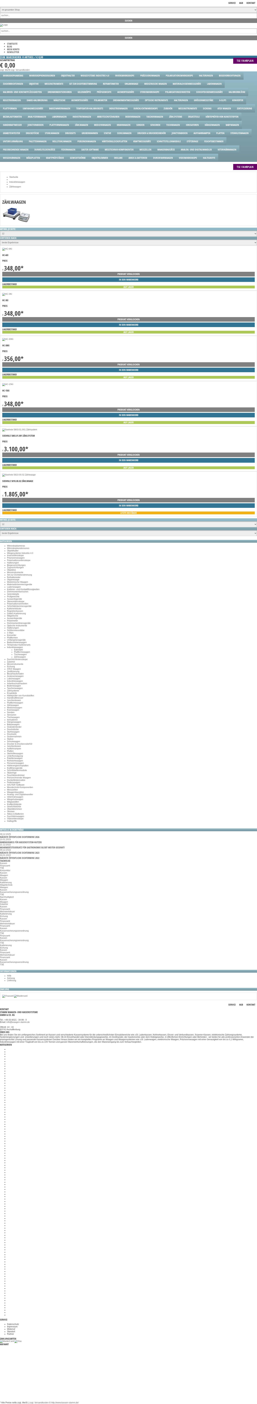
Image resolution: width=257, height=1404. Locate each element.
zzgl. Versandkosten (20, 70)
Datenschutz (13, 1324)
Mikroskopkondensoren (18, 548)
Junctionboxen (14, 700)
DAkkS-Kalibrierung (16, 613)
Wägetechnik (6, 885)
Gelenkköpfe (13, 594)
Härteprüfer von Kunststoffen (20, 695)
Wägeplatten (13, 802)
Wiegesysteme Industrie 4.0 (20, 553)
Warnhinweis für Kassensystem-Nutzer (21, 842)
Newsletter (13, 52)
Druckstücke (13, 729)
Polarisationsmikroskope (18, 560)
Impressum (12, 1326)
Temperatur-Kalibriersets (18, 645)
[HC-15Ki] (7, 384)
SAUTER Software (15, 785)
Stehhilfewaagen (15, 753)
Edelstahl (18, 650)
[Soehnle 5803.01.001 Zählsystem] (19, 429)
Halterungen (13, 563)
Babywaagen (13, 724)
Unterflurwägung (15, 756)
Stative (10, 739)
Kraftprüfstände (14, 804)
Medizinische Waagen (17, 582)
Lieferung (11, 980)
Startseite (12, 43)
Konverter (11, 635)
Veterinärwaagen (15, 797)
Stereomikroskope (15, 601)
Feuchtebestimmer (16, 775)
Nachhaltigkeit (7, 897)
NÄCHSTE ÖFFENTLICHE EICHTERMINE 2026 (19, 837)
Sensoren (11, 715)
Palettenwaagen (15, 758)
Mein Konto (13, 49)
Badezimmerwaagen (17, 642)
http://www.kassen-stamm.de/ (65, 1402)
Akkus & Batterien (15, 814)
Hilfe (9, 976)
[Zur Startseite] (4, 25)
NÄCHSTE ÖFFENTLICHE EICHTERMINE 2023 (19, 852)
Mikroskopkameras (16, 546)
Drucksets (11, 734)
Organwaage (13, 579)
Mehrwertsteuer (7, 911)
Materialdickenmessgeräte (19, 584)
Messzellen (12, 790)
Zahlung (11, 978)
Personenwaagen (15, 763)
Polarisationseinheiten (17, 604)
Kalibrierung (6, 882)
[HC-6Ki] (7, 249)
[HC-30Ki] (7, 339)
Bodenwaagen (14, 686)
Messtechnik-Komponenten (20, 787)
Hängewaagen (14, 722)
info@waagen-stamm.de (18, 1022)
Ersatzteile (12, 693)
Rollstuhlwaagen (15, 760)
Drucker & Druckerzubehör (19, 744)
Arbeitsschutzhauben (17, 683)
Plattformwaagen (22, 652)
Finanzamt (5, 865)
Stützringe (12, 773)
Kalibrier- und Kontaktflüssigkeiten (23, 589)
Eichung (11, 666)
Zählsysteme (13, 690)
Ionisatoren (12, 720)
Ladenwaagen (14, 587)
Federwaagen (13, 782)
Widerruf (11, 1329)
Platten (10, 751)
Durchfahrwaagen (15, 816)
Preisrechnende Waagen (19, 777)
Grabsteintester (14, 727)
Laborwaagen (13, 678)
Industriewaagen (15, 647)
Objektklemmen (14, 809)
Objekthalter (13, 550)
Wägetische (12, 616)
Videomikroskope (15, 818)
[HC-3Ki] (7, 294)
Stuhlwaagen (13, 732)
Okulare (11, 811)
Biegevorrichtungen (16, 565)
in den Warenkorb (128, 279)
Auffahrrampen (14, 748)
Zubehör (11, 662)
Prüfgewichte (13, 596)
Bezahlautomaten (15, 674)
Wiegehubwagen (15, 799)
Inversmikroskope (15, 555)
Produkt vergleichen (128, 274)
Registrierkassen (15, 611)
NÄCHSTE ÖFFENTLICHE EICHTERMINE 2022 (19, 858)
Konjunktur (5, 870)
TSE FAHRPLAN (245, 61)
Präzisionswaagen (16, 558)
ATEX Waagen (14, 669)
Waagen (4, 875)
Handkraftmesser (15, 698)
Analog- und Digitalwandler (20, 794)
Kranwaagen (13, 710)
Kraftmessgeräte (15, 768)
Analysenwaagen (15, 676)
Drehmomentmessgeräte (19, 623)
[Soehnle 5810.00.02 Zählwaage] (19, 475)
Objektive (11, 570)
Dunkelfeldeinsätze (16, 780)
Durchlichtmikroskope (17, 659)
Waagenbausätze (15, 792)
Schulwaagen (13, 741)
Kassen (3, 863)
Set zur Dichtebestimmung (19, 575)
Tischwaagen (20, 654)
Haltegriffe (12, 821)
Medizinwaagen (14, 707)
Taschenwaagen (15, 688)
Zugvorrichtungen (15, 567)
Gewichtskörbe (14, 806)
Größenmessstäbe (15, 630)
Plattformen (12, 637)
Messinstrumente (15, 572)
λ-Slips (10, 633)
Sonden (11, 712)
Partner (10, 1334)
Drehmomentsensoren (17, 591)
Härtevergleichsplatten (17, 765)
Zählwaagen (20, 657)
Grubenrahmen (14, 736)
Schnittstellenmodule (17, 770)
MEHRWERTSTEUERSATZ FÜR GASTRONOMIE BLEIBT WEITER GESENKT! (32, 847)
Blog (9, 46)
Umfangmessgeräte (16, 640)
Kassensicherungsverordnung (14, 892)
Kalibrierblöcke (14, 608)
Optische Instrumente (17, 625)
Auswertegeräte (14, 599)
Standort (11, 1331)
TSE (2, 868)
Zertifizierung (13, 671)
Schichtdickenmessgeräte (19, 606)
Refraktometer (13, 577)
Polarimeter (12, 620)
